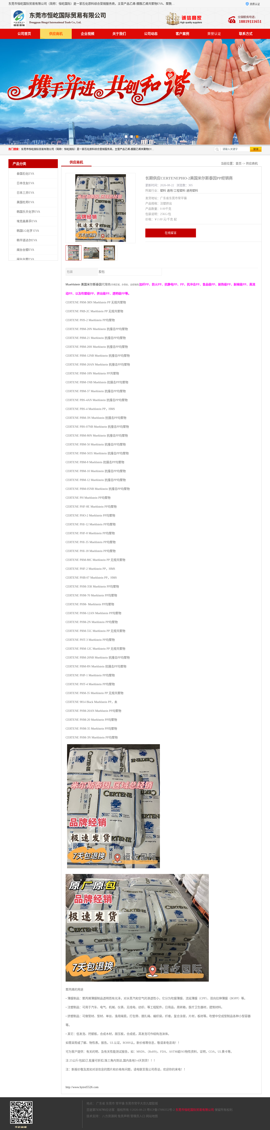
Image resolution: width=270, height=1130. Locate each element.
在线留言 (171, 232)
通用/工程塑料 (176, 190)
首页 (239, 163)
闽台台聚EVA (25, 259)
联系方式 (245, 34)
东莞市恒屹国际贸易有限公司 (195, 1109)
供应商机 (56, 34)
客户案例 (182, 34)
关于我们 (119, 34)
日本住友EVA (25, 183)
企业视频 (87, 34)
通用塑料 (192, 190)
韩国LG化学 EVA (28, 230)
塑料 (163, 190)
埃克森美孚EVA (27, 221)
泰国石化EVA (25, 173)
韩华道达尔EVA (27, 240)
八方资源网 (109, 1116)
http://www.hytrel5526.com (82, 1087)
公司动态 (151, 34)
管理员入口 (137, 1116)
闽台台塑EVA (25, 249)
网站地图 (152, 1116)
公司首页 (24, 34)
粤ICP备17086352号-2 (161, 1109)
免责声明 (124, 1116)
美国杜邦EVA (25, 202)
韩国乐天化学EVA (28, 211)
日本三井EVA (25, 192)
